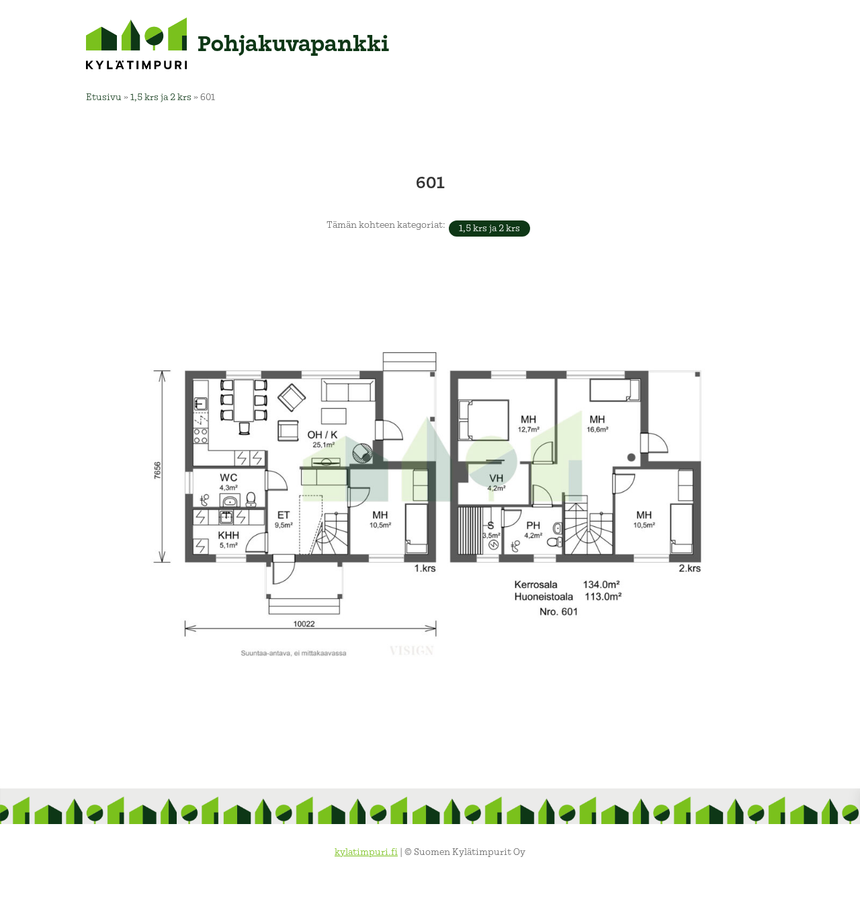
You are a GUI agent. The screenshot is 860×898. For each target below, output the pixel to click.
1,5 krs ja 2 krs (160, 97)
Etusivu (104, 97)
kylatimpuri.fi (366, 852)
